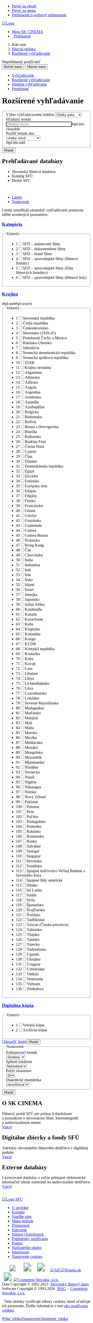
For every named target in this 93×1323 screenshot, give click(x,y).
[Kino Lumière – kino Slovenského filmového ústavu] (41, 1270)
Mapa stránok (22, 1221)
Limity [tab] (17, 197)
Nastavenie (30, 1319)
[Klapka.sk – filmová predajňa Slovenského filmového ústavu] (71, 1270)
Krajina (10, 294)
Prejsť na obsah (24, 6)
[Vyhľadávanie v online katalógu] (8, 23)
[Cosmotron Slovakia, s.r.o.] (36, 1280)
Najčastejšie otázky (27, 1248)
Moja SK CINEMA (27, 32)
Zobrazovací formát (21, 1052)
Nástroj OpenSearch (28, 1234)
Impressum (20, 1252)
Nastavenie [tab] (20, 202)
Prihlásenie (21, 36)
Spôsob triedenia (19, 1061)
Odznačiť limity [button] (14, 1042)
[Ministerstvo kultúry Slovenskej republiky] (7, 1280)
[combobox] (39, 124)
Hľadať (9, 150)
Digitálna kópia (18, 1005)
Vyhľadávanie (23, 75)
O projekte (20, 1208)
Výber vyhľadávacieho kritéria (30, 115)
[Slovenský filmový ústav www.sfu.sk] (12, 1199)
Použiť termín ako (20, 133)
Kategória (12, 224)
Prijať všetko (12, 1319)
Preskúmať (20, 89)
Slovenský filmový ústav (69, 1284)
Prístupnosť (21, 1225)
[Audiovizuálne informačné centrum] (55, 1270)
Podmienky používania (30, 1239)
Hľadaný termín (18, 119)
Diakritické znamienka (23, 1080)
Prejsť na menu (24, 10)
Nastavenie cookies (27, 1256)
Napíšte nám (21, 1216)
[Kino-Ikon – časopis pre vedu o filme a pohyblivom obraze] (27, 1270)
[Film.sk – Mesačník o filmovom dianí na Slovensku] (12, 1270)
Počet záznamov (18, 1071)
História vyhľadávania (29, 84)
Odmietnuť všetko (53, 1319)
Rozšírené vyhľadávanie (31, 80)
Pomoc (17, 1243)
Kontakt (18, 1212)
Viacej (7, 1127)
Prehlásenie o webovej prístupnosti (39, 15)
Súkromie (19, 1230)
